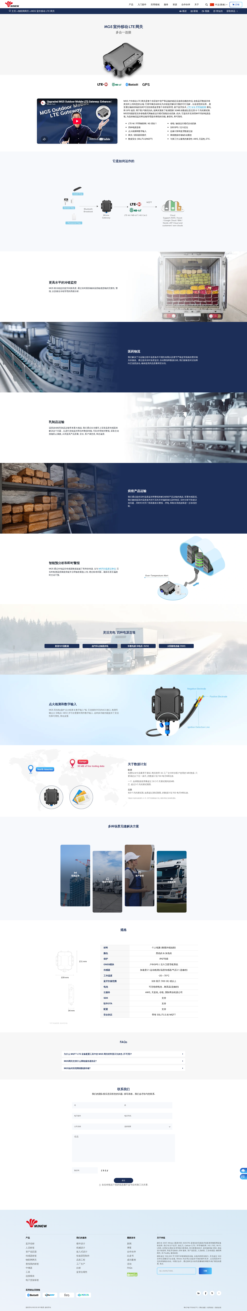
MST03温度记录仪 (107, 568)
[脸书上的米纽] (205, 1293)
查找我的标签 (32, 1264)
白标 (78, 1268)
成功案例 (131, 1259)
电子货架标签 (32, 1280)
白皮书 (130, 1255)
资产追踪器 (31, 1251)
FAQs (129, 1268)
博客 (129, 1247)
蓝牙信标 (30, 1243)
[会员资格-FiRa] (66, 1295)
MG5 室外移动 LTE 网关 (43, 11)
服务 (166, 4)
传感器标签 (31, 1255)
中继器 (29, 1268)
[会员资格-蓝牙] (33, 1295)
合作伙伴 (185, 4)
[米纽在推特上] (212, 1293)
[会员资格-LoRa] (50, 1295)
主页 (14, 11)
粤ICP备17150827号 (191, 1307)
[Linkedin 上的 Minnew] (198, 1293)
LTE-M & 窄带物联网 (196, 107)
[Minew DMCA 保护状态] (132, 1274)
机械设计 (80, 1247)
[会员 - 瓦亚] (83, 1295)
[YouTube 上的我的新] (219, 1293)
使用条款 (210, 1307)
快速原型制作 (83, 1255)
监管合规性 (81, 1272)
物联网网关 (23, 11)
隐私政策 (218, 1307)
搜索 (206, 4)
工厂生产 (80, 1264)
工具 (28, 1272)
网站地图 (202, 1307)
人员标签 (30, 1247)
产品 (131, 4)
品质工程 (80, 1259)
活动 (129, 1264)
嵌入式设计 (81, 1251)
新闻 (129, 1243)
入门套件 (142, 4)
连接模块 (30, 1276)
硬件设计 (80, 1243)
